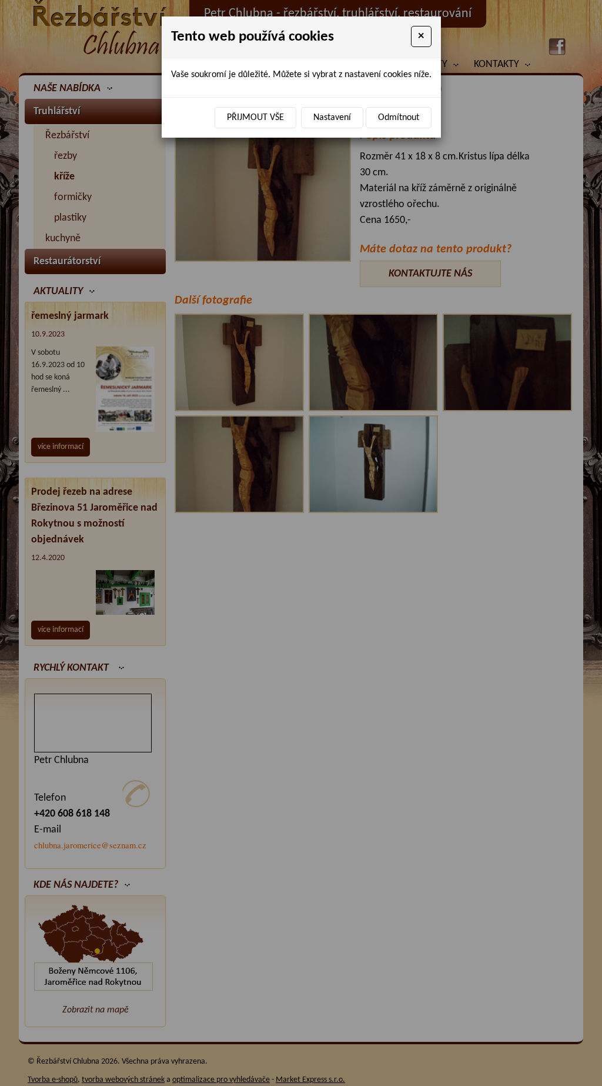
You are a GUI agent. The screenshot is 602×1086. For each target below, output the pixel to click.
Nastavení (332, 117)
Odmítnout (398, 117)
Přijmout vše (255, 117)
